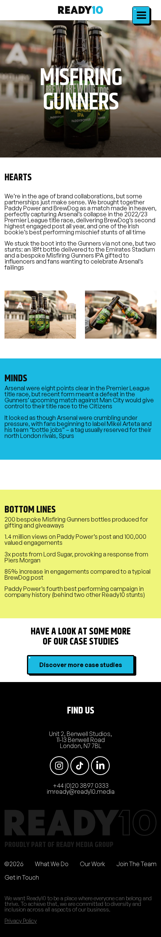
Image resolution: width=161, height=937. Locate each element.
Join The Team (136, 864)
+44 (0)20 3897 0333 (81, 785)
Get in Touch (21, 877)
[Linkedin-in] (100, 765)
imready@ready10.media (81, 791)
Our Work (92, 864)
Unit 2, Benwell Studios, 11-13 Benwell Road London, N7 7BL (80, 740)
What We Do (52, 864)
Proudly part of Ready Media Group (58, 845)
